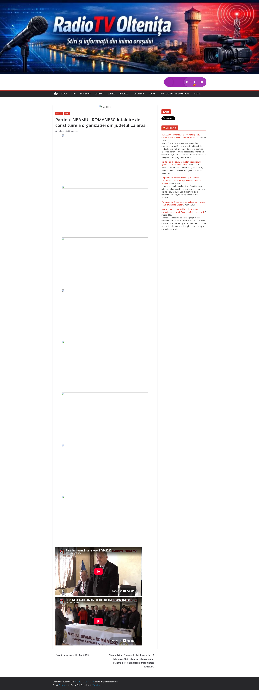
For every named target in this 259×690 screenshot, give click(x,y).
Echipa (111, 93)
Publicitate (138, 93)
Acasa (64, 93)
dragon (76, 131)
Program (123, 93)
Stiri (73, 93)
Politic (59, 113)
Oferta (196, 93)
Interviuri (85, 93)
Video (67, 113)
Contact (99, 93)
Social (152, 93)
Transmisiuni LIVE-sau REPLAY (174, 93)
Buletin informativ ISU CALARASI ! (73, 655)
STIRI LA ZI (171, 127)
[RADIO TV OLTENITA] (129, 1)
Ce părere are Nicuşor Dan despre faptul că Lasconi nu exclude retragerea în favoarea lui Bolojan (181, 180)
